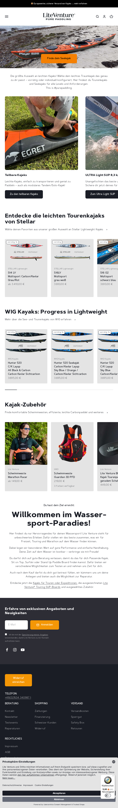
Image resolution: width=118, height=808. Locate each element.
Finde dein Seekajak (59, 58)
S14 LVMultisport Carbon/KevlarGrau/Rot (23, 277)
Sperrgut (76, 717)
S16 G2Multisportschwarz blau (108, 277)
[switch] (108, 795)
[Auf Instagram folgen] (15, 650)
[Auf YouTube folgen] (23, 650)
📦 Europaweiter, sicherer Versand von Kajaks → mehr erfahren (59, 4)
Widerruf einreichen (18, 680)
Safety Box (77, 723)
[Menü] (113, 776)
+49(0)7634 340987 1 (18, 698)
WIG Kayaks (13, 359)
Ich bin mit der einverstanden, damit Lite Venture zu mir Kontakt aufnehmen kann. (27, 638)
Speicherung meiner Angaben (35, 635)
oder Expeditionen (65, 583)
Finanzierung (42, 717)
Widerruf (40, 728)
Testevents (11, 723)
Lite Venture (13, 469)
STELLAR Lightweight (17, 269)
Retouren (76, 728)
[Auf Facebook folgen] (7, 650)
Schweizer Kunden (45, 723)
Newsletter (11, 717)
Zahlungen (41, 711)
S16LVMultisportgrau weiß (60, 277)
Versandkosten (80, 711)
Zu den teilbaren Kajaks (24, 194)
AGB (7, 752)
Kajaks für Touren (43, 583)
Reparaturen (12, 728)
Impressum (11, 746)
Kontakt (9, 711)
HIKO (56, 469)
